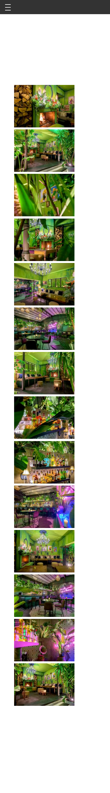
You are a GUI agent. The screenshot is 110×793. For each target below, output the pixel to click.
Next (95, 52)
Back (15, 52)
